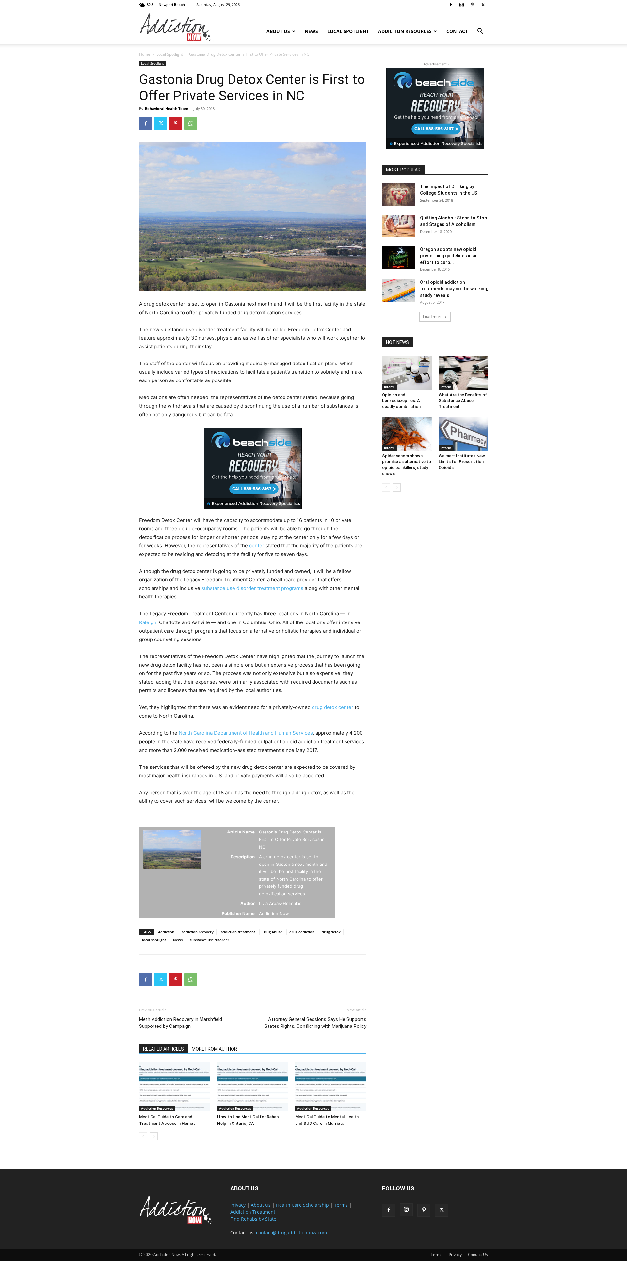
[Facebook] (451, 4)
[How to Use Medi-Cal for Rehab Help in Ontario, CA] (252, 1086)
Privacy (238, 1205)
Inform (389, 386)
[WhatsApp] (190, 123)
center (256, 545)
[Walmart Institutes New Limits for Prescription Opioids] (463, 434)
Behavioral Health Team (166, 108)
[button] (480, 32)
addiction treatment (238, 932)
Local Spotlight (348, 31)
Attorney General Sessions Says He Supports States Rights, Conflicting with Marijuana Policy (315, 1022)
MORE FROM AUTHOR (214, 1049)
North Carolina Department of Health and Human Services (246, 733)
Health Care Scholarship (302, 1205)
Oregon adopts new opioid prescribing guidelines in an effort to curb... (449, 256)
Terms (341, 1205)
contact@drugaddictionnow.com (291, 1232)
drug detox (331, 932)
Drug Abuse (272, 932)
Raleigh (147, 622)
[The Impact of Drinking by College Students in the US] (398, 194)
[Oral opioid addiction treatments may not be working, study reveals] (398, 290)
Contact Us (478, 1254)
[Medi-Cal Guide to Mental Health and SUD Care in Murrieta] (330, 1086)
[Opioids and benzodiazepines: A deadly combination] (407, 373)
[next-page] (154, 1136)
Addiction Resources (405, 31)
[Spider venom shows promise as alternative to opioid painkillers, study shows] (407, 434)
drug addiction (301, 932)
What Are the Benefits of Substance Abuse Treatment (463, 400)
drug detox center (332, 707)
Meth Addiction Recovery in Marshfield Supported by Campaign (180, 1022)
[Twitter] (483, 4)
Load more (432, 316)
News (311, 31)
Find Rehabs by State (253, 1219)
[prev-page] (143, 1136)
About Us (278, 31)
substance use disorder (209, 939)
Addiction (166, 932)
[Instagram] (461, 4)
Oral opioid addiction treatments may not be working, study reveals (454, 289)
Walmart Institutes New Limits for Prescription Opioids (462, 461)
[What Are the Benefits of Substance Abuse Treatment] (463, 373)
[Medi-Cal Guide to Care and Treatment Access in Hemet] (174, 1086)
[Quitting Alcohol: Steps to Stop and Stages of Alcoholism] (398, 226)
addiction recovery (198, 932)
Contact (457, 31)
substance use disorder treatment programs (252, 588)
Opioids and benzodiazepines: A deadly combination (401, 400)
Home (144, 54)
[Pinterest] (472, 4)
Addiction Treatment (252, 1212)
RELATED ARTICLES (163, 1049)
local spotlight (154, 939)
